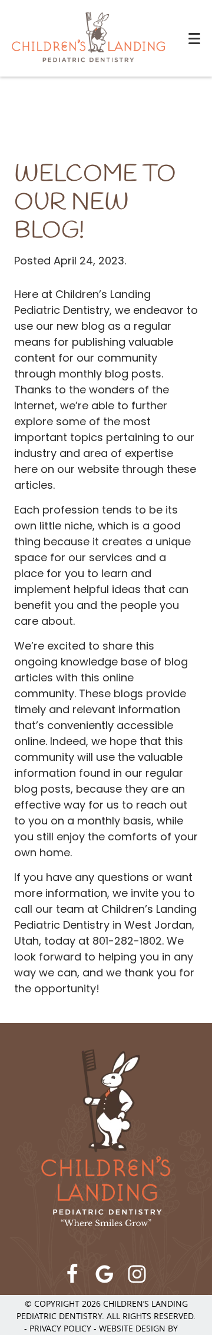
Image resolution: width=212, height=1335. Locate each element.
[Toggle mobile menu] (194, 38)
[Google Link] (104, 1274)
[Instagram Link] (137, 1274)
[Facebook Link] (72, 1274)
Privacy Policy (60, 1328)
